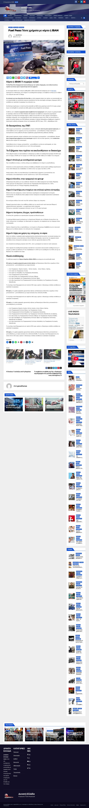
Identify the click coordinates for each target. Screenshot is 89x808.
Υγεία (15, 769)
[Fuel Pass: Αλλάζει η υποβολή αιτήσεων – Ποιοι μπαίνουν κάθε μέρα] (52, 354)
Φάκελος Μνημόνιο (29, 20)
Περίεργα (60, 17)
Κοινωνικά (32, 17)
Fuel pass (53, 90)
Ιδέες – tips (53, 17)
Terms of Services (71, 805)
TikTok (30, 768)
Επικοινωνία (83, 805)
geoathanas (19, 35)
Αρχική (10, 15)
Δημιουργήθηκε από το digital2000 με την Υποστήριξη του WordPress (18, 804)
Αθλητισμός (48, 15)
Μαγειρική (18, 17)
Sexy (67, 17)
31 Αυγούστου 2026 (12, 736)
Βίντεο (15, 775)
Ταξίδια (25, 17)
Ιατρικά (39, 17)
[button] (81, 18)
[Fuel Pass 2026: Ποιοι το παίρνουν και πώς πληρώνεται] (15, 354)
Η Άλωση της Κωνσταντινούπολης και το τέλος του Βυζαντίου (78, 568)
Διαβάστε (10, 27)
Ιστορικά (7, 20)
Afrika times (68, 15)
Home (52, 805)
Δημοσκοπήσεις (9, 17)
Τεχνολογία (16, 772)
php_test (56, 805)
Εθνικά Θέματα (58, 15)
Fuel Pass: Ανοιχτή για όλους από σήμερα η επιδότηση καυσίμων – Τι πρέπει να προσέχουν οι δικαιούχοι (33, 361)
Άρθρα (77, 805)
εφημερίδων (82, 305)
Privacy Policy (63, 805)
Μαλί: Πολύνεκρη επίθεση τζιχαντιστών (79, 152)
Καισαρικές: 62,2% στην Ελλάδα (79, 425)
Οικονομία (40, 15)
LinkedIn (31, 764)
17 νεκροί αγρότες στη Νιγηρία (79, 259)
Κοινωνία (16, 762)
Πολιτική (32, 15)
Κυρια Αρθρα (16, 27)
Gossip (45, 17)
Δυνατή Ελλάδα (26, 8)
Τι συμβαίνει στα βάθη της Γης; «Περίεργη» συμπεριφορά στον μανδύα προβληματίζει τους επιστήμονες (48, 373)
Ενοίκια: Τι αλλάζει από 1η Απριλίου (19, 371)
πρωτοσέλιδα (76, 305)
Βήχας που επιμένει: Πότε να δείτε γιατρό (79, 479)
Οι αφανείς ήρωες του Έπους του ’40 (78, 653)
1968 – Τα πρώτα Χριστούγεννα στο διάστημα (79, 621)
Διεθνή (26, 15)
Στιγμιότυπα (79, 399)
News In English (17, 20)
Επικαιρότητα (18, 15)
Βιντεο (73, 17)
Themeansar (6, 805)
